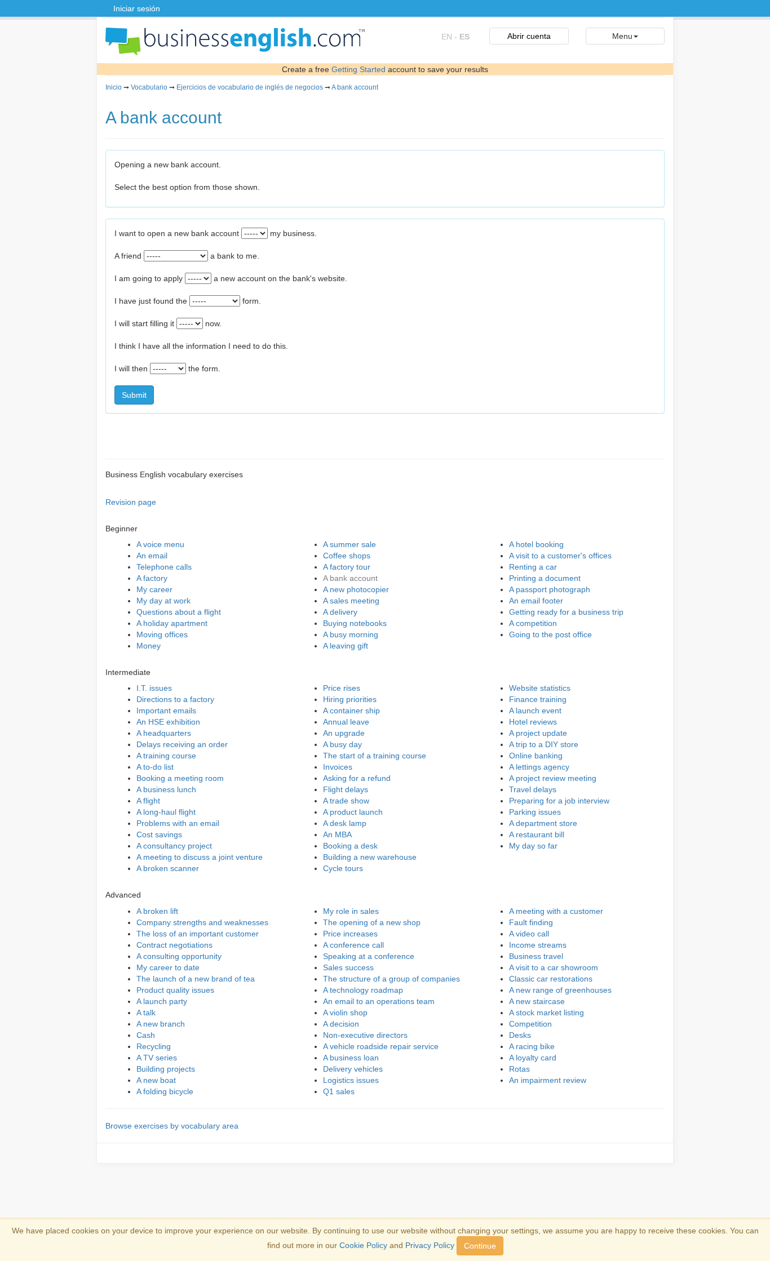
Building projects (165, 1068)
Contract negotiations (174, 944)
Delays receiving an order (182, 744)
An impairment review (547, 1080)
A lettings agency (539, 766)
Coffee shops (346, 555)
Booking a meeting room (180, 778)
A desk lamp (344, 823)
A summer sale (349, 544)
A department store (543, 823)
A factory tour (346, 566)
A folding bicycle (164, 1091)
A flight (148, 800)
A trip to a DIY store (543, 744)
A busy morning (350, 634)
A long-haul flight (166, 811)
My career (154, 589)
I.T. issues (154, 687)
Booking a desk (350, 845)
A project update (538, 733)
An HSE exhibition (168, 721)
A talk (146, 1012)
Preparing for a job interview (559, 800)
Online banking (536, 755)
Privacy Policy (429, 1245)
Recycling (153, 1046)
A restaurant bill (536, 834)
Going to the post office (550, 634)
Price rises (341, 687)
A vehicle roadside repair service (381, 1046)
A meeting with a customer (556, 911)
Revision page (130, 502)
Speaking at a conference (368, 956)
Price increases (350, 933)
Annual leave (346, 721)
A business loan (351, 1057)
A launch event (535, 710)
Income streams (538, 944)
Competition (530, 1023)
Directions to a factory (175, 699)
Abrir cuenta (529, 36)
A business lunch (166, 789)
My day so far (533, 845)
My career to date (168, 967)
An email (151, 555)
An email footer (536, 600)
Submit (134, 394)
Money (148, 645)
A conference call (353, 944)
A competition (533, 623)
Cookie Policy (363, 1245)
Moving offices (162, 634)
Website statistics (539, 687)
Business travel (536, 956)
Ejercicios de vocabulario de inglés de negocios (249, 87)
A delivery (340, 611)
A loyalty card (532, 1057)
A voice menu (160, 544)
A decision (341, 1023)
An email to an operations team (379, 1001)
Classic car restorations (550, 978)
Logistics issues (351, 1080)
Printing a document (545, 578)
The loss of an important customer (197, 933)
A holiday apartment (171, 623)
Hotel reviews (533, 721)
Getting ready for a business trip (566, 611)
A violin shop (345, 1012)
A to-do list (155, 766)
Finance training (538, 699)
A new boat (156, 1080)
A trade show (346, 800)
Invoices (337, 766)
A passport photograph (549, 589)
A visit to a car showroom (553, 967)
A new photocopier (356, 589)
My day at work (163, 600)
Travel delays (532, 789)
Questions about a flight (178, 611)
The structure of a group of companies (391, 978)
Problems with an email (177, 823)
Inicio (113, 87)
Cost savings (159, 834)
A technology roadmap (363, 989)
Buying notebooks (355, 623)
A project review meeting (552, 778)
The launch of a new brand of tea (195, 978)
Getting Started (358, 69)
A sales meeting (351, 600)
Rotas (519, 1068)
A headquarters (163, 733)
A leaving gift (345, 645)
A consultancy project (174, 845)
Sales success (348, 967)
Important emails (166, 710)
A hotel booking (536, 544)
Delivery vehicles (353, 1068)
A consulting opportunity (179, 956)
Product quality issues (175, 989)
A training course (166, 755)
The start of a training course (374, 755)
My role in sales (351, 911)
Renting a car (533, 566)
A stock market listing (546, 1012)
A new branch (160, 1023)
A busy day (342, 744)
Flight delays (345, 789)
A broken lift (157, 911)
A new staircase (537, 1001)
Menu (622, 36)
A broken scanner (167, 868)
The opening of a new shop (372, 922)
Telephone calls (164, 566)
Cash (145, 1035)
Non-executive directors (365, 1035)
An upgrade (344, 733)
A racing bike (532, 1046)
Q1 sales (339, 1091)
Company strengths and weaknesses (202, 922)
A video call (529, 933)
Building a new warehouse (370, 857)
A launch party (161, 1001)
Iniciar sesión (136, 8)
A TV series (156, 1057)
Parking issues (535, 811)
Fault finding (531, 922)
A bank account (354, 87)
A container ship (351, 710)
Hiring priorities (350, 699)
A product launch (353, 811)
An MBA (337, 834)
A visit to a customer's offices (560, 555)
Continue (480, 1245)
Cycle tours (343, 868)
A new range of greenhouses (560, 989)
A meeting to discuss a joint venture (199, 857)
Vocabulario (149, 87)
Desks (520, 1035)
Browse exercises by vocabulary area (171, 1125)
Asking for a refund (357, 778)
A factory (151, 578)
